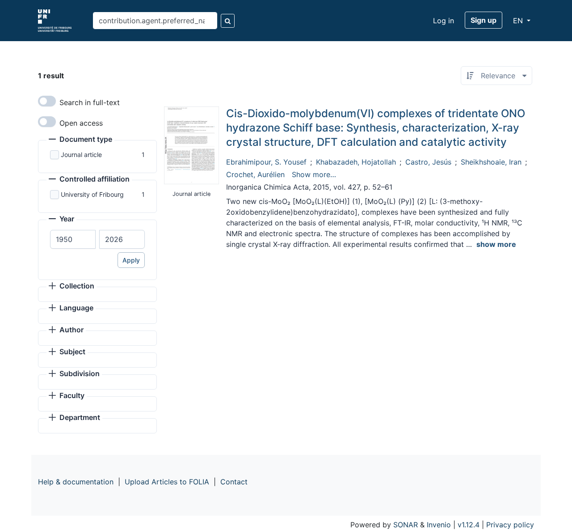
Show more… (314, 174)
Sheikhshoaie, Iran (491, 161)
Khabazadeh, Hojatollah (356, 161)
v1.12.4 (468, 524)
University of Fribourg (92, 194)
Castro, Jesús (428, 161)
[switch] (47, 101)
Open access (81, 123)
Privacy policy (510, 524)
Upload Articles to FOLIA (167, 481)
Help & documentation (76, 481)
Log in (443, 20)
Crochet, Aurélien (255, 174)
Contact (234, 481)
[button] (80, 140)
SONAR (405, 524)
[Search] (228, 21)
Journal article (81, 154)
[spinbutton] (73, 239)
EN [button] (519, 20)
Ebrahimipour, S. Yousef (266, 161)
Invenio (439, 524)
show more (496, 244)
